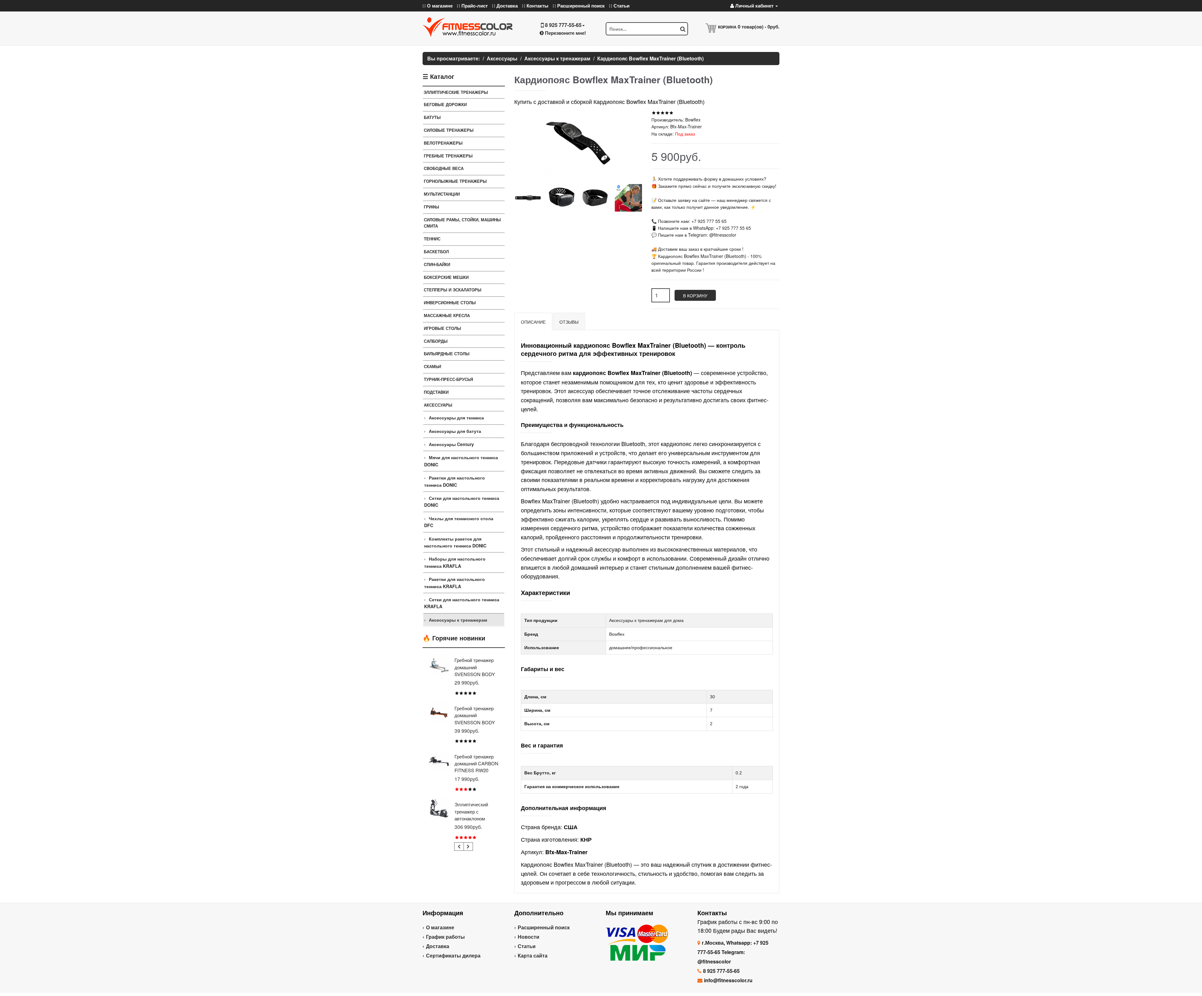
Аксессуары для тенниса (456, 417)
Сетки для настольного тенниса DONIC (461, 501)
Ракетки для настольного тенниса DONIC (454, 481)
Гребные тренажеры (448, 156)
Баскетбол (436, 251)
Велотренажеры (443, 143)
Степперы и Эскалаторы (452, 290)
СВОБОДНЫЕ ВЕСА (444, 168)
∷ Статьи (619, 5)
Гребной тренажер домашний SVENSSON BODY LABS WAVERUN (475, 718)
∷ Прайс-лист (472, 5)
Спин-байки (437, 264)
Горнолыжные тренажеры (455, 181)
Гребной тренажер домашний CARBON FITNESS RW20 (476, 763)
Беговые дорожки (445, 104)
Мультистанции (442, 194)
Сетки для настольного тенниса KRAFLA (461, 602)
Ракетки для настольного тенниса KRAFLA (454, 582)
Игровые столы (442, 328)
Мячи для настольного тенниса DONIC (461, 460)
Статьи (527, 946)
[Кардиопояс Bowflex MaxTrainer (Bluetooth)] (528, 197)
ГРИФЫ (431, 207)
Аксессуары (438, 405)
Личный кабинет (754, 5)
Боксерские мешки (446, 277)
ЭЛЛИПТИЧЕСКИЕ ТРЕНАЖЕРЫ (456, 92)
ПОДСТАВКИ (436, 392)
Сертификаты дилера (453, 955)
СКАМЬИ (432, 366)
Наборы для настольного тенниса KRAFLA (454, 562)
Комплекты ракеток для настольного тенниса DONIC (455, 542)
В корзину (695, 295)
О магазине (440, 927)
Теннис (432, 239)
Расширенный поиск (544, 927)
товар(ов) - (758, 26)
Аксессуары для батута (455, 431)
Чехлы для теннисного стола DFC (458, 521)
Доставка (437, 946)
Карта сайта (532, 955)
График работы (445, 936)
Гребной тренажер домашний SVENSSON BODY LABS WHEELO (475, 670)
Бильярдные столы (447, 354)
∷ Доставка (505, 5)
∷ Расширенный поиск (579, 5)
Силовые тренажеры (449, 130)
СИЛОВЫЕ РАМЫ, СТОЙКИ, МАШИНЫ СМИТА (462, 223)
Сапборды (436, 341)
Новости (528, 936)
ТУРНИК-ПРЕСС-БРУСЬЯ (448, 379)
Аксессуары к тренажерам (458, 620)
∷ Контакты (535, 5)
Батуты (432, 117)
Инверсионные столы (450, 302)
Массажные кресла (447, 315)
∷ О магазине (438, 5)
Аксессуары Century (451, 444)
